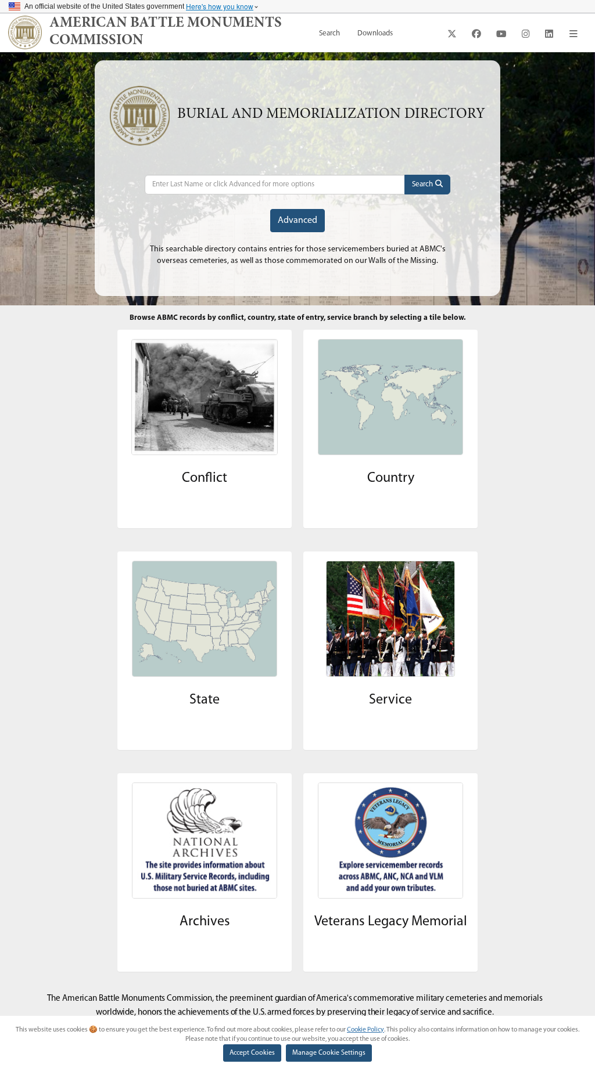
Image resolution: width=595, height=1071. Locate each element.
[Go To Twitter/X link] (452, 33)
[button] (573, 33)
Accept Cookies (252, 1053)
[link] (179, 32)
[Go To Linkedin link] (549, 33)
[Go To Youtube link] (501, 33)
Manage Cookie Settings (328, 1053)
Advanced (297, 220)
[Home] (25, 32)
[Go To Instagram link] (526, 33)
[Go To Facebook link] (476, 33)
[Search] (427, 184)
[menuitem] (329, 33)
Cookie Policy (365, 1029)
